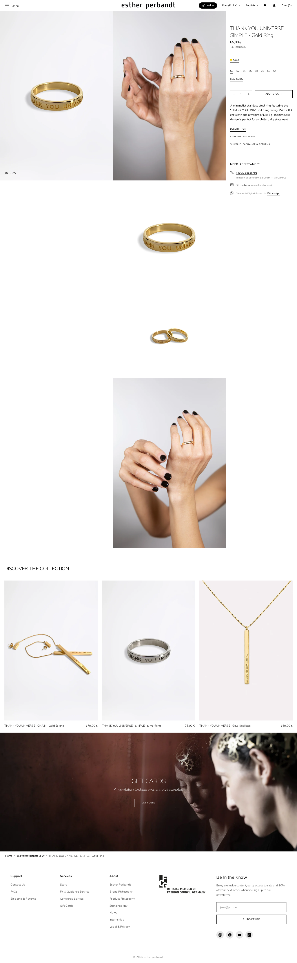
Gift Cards (66, 906)
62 (268, 71)
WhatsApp (273, 193)
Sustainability (118, 906)
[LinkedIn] (249, 935)
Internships (116, 920)
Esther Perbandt (120, 885)
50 (231, 71)
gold (236, 60)
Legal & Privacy (119, 927)
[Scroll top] (290, 956)
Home (8, 856)
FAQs (14, 892)
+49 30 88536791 (246, 173)
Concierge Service (72, 899)
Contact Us (18, 885)
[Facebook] (229, 935)
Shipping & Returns (23, 899)
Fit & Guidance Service (74, 892)
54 (244, 71)
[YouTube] (239, 935)
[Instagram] (220, 935)
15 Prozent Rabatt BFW (30, 856)
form (247, 185)
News (113, 913)
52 (237, 71)
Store (63, 885)
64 (274, 71)
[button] (265, 5)
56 (250, 71)
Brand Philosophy (121, 892)
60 (262, 71)
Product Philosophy (122, 899)
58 (256, 71)
